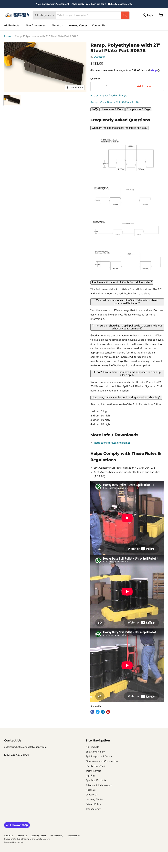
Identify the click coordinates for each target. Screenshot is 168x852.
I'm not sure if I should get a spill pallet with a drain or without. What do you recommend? (127, 327)
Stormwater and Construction (102, 761)
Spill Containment (95, 751)
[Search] (125, 15)
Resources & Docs (112, 109)
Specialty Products (96, 780)
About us (90, 789)
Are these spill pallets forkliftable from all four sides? (122, 282)
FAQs (95, 109)
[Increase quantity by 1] (119, 86)
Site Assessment (36, 25)
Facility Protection (95, 766)
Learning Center (77, 25)
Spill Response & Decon (99, 756)
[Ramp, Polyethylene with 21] (12, 100)
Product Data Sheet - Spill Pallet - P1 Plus (115, 102)
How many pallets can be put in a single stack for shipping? (126, 397)
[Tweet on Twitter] (98, 712)
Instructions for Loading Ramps (108, 95)
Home (7, 36)
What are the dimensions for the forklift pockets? (119, 127)
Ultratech (99, 57)
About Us (57, 25)
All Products (12, 25)
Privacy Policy (93, 804)
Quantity (95, 78)
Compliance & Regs (138, 109)
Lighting (90, 775)
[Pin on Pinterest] (108, 712)
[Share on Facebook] (92, 712)
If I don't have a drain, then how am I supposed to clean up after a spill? (127, 373)
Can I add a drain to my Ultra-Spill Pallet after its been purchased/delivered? (127, 302)
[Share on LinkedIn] (103, 712)
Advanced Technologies (99, 785)
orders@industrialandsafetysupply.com (25, 747)
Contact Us (98, 25)
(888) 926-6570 (13, 754)
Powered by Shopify (13, 842)
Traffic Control (93, 770)
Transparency (93, 809)
